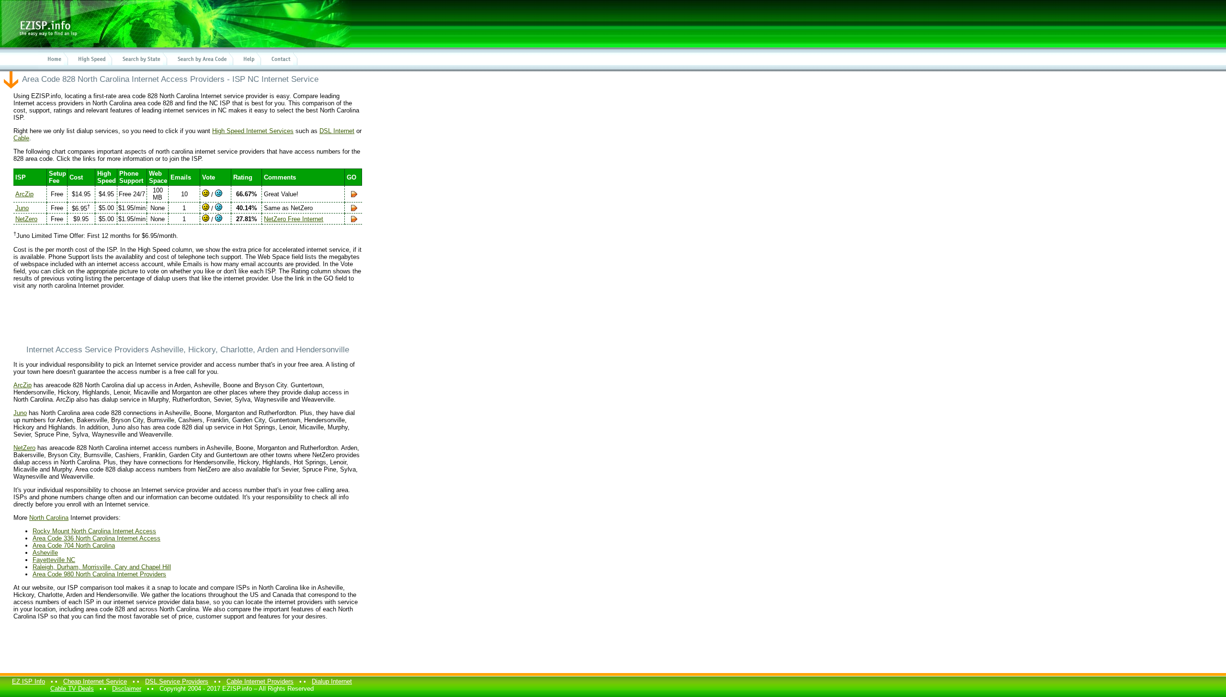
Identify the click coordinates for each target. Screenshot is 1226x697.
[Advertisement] (187, 316)
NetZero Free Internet (293, 219)
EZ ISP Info (28, 681)
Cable (21, 138)
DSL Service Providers (176, 681)
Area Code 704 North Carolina (74, 545)
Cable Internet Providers (260, 681)
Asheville (45, 552)
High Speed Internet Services (253, 131)
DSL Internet (336, 131)
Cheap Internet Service (95, 681)
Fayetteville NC (54, 559)
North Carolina (48, 517)
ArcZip (24, 194)
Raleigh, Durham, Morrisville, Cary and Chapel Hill (102, 567)
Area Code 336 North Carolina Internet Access (96, 538)
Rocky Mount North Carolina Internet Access (94, 531)
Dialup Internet (332, 681)
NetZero (26, 219)
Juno (22, 208)
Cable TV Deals (72, 688)
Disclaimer (126, 688)
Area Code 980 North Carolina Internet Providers (99, 574)
